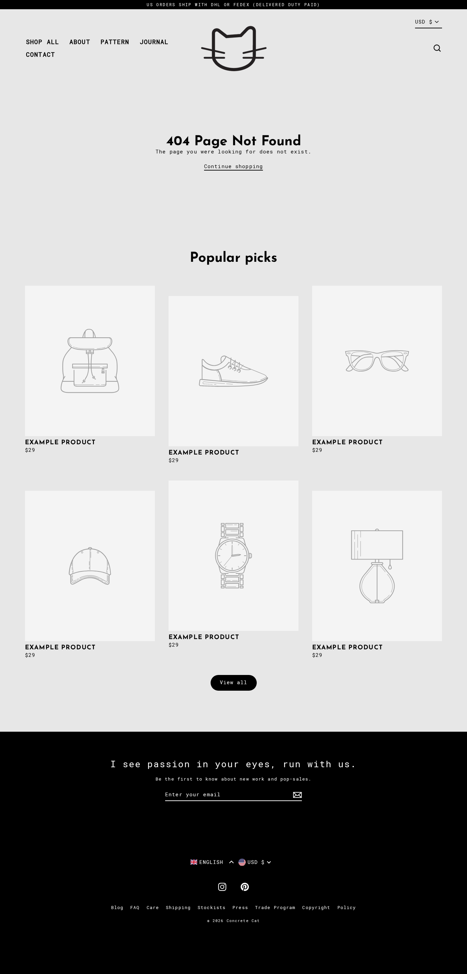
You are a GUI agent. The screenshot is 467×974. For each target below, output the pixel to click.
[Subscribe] (296, 795)
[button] (212, 862)
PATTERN (115, 41)
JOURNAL (154, 41)
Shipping (178, 907)
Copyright (316, 907)
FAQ (134, 907)
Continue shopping (233, 166)
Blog (117, 907)
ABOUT (79, 41)
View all (234, 682)
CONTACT (40, 54)
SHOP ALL (42, 41)
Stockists (212, 907)
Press (240, 907)
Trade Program (275, 907)
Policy (346, 907)
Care (153, 907)
